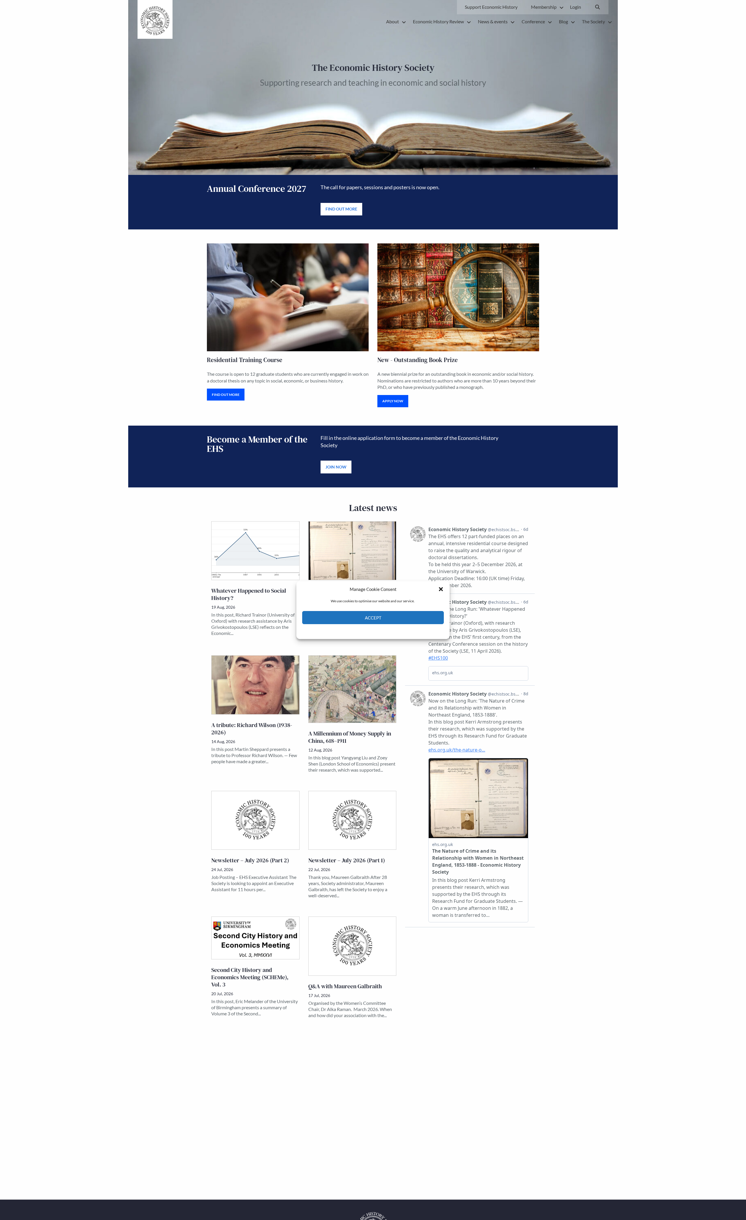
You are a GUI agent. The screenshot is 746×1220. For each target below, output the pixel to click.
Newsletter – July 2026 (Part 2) (250, 860)
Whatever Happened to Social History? (248, 594)
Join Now (336, 466)
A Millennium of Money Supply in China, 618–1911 (349, 737)
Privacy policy (383, 631)
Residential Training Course (244, 360)
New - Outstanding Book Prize (417, 360)
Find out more (341, 208)
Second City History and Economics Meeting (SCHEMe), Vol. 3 (249, 977)
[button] (441, 589)
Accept (373, 617)
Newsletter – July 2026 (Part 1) (346, 860)
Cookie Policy (359, 631)
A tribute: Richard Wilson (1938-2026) (251, 728)
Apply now (392, 401)
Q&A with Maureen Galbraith (345, 986)
